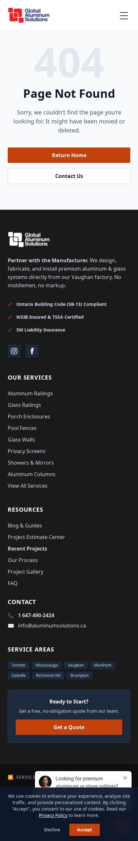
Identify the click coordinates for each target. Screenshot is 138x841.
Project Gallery (25, 571)
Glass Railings (24, 404)
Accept (84, 830)
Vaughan (76, 665)
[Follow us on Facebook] (32, 351)
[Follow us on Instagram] (14, 351)
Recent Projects (27, 548)
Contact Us (69, 176)
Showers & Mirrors (31, 462)
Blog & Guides (25, 525)
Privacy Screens (27, 451)
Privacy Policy (53, 815)
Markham (102, 665)
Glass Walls (21, 439)
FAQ (13, 583)
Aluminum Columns (32, 474)
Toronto (18, 665)
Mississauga (47, 665)
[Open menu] (123, 15)
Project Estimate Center (36, 537)
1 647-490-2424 (36, 615)
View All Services (27, 485)
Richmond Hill (48, 675)
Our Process (23, 560)
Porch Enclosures (29, 416)
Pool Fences (22, 428)
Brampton (80, 675)
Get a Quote (69, 727)
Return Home (69, 155)
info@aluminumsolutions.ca (52, 625)
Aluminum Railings (30, 393)
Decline (52, 830)
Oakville (19, 675)
